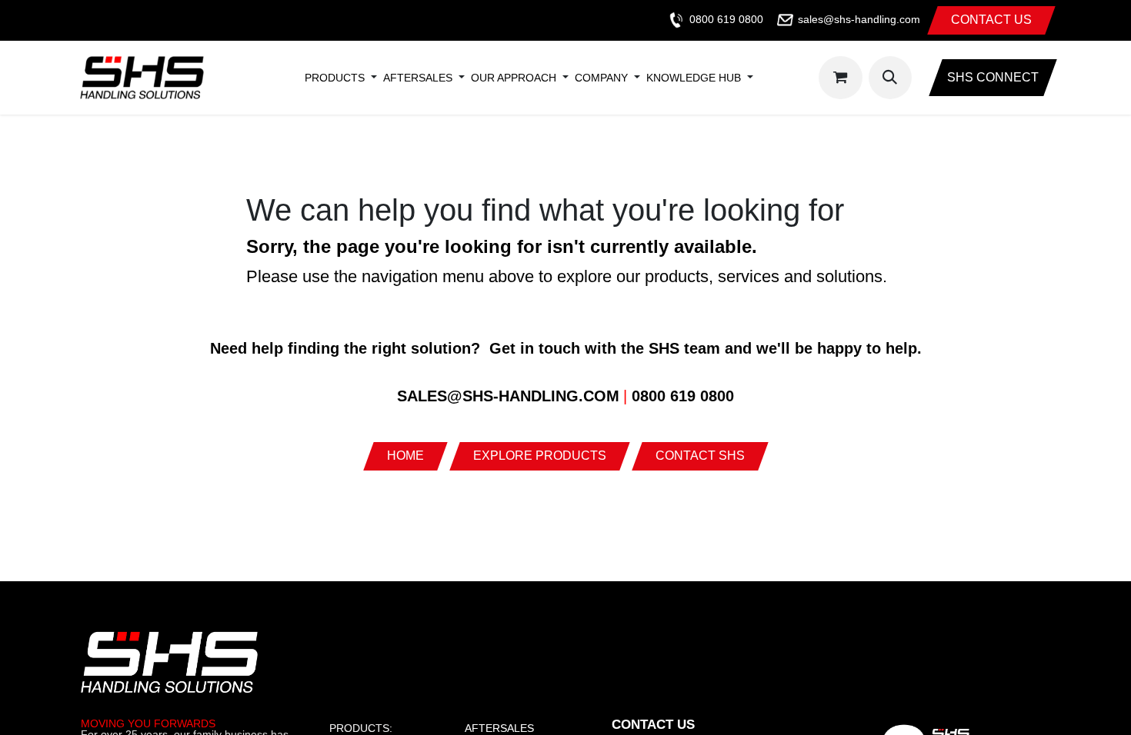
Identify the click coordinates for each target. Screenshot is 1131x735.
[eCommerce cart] (840, 77)
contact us (991, 19)
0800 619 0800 (726, 19)
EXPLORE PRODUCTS (539, 455)
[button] (890, 77)
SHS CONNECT (993, 77)
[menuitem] (335, 77)
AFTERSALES (499, 728)
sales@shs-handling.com (859, 19)
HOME (405, 455)
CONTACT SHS (700, 455)
